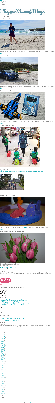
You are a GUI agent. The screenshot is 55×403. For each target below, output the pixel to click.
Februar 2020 (3, 366)
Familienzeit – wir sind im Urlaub (6, 172)
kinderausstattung (23, 171)
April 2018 (2, 381)
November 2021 (3, 352)
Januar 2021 (2, 359)
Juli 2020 (2, 363)
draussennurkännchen (26, 227)
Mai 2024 (2, 332)
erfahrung (16, 171)
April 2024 (2, 333)
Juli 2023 (2, 339)
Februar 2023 (3, 342)
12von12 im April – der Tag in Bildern (7, 195)
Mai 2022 (2, 348)
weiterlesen (1, 53)
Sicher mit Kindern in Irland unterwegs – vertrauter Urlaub (11, 18)
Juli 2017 (2, 387)
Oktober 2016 (3, 393)
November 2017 (3, 384)
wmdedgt (12, 267)
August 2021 (3, 354)
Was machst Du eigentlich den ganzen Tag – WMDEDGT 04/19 (12, 231)
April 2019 (2, 373)
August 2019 (3, 370)
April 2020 (2, 365)
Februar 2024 (3, 334)
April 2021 (2, 357)
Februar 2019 (3, 374)
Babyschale (14, 168)
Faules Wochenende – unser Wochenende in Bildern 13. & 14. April (9, 301)
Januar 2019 (2, 375)
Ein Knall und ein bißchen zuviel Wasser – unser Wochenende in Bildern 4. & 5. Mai (11, 299)
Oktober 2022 (3, 345)
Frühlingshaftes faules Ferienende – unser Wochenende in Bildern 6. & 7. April (10, 302)
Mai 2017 (2, 388)
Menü (0, 0)
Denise (1, 171)
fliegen (20, 171)
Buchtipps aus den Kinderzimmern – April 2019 (9, 90)
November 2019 (3, 368)
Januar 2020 (2, 367)
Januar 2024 (2, 335)
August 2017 (3, 386)
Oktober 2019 (3, 369)
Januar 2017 (2, 391)
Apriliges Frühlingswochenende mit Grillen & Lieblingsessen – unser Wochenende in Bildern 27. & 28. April (14, 300)
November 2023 (3, 336)
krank (10, 267)
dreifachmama (13, 171)
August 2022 (3, 346)
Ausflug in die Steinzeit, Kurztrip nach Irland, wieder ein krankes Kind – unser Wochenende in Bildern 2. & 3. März (15, 303)
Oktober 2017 (3, 385)
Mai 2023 (2, 340)
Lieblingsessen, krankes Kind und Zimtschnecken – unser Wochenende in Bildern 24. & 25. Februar (13, 304)
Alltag (2, 3)
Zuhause (15, 267)
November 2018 (3, 376)
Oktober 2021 (3, 353)
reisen (30, 171)
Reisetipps (32, 171)
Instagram (17, 191)
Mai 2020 (2, 364)
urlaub (36, 171)
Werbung (38, 171)
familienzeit (13, 193)
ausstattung (10, 171)
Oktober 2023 (3, 337)
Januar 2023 (2, 343)
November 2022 (3, 344)
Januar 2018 (2, 383)
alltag (8, 267)
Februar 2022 (3, 350)
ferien (18, 171)
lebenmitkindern (27, 171)
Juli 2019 (2, 371)
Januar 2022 (2, 351)
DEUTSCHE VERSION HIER (31, 87)
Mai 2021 (2, 356)
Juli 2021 (2, 355)
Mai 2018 (2, 380)
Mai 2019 (2, 372)
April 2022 (2, 349)
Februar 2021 (3, 358)
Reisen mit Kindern (3, 4)
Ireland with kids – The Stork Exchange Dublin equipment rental (12, 55)
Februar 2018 (3, 382)
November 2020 (3, 360)
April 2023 (2, 341)
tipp (34, 171)
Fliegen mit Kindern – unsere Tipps (7, 125)
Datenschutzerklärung (4, 1)
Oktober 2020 (3, 361)
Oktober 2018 (3, 377)
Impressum (2, 2)
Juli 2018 (2, 379)
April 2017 (2, 389)
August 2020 (3, 362)
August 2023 (3, 338)
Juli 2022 (2, 347)
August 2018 (3, 378)
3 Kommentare (41, 171)
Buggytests (2, 5)
